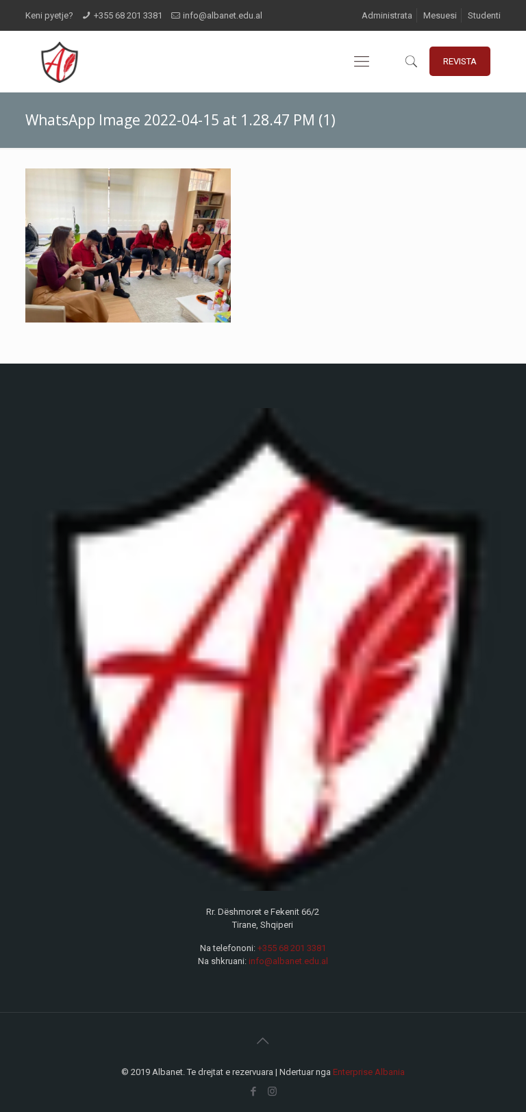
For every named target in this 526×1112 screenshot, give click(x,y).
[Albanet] (59, 61)
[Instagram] (272, 1091)
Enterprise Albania (369, 1072)
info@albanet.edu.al (222, 15)
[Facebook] (254, 1091)
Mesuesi (440, 15)
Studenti (484, 15)
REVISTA (460, 61)
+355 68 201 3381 (128, 15)
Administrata (387, 15)
